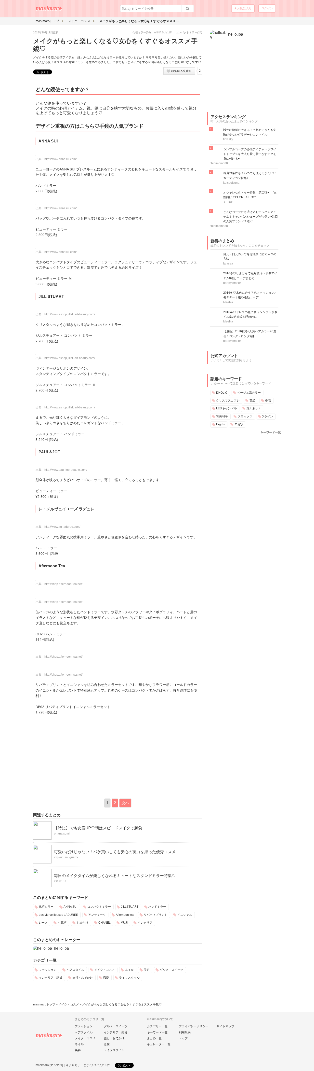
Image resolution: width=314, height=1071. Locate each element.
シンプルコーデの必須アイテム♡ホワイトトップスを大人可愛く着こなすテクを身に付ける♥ (249, 154)
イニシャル (184, 915)
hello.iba (61, 948)
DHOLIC (221, 392)
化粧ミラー (139, 32)
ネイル (129, 970)
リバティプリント (155, 915)
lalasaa (228, 263)
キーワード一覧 (270, 432)
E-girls (220, 424)
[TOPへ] (49, 10)
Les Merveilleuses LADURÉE (58, 915)
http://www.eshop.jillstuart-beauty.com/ (69, 314)
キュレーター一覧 (158, 1044)
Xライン (267, 416)
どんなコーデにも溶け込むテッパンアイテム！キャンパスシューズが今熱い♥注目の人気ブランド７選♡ (250, 216)
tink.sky (228, 139)
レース (43, 922)
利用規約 (185, 1032)
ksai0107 (60, 881)
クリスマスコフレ (228, 400)
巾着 (268, 400)
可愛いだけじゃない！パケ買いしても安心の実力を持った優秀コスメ (115, 852)
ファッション (47, 970)
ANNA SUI (160, 32)
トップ (183, 1038)
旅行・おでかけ (82, 977)
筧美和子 (222, 416)
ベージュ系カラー (249, 392)
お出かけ (82, 922)
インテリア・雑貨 (50, 977)
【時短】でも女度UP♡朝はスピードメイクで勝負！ (100, 828)
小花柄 (62, 922)
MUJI (124, 922)
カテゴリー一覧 (157, 1026)
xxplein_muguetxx (66, 857)
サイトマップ (225, 1026)
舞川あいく (254, 408)
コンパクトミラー (186, 32)
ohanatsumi (62, 833)
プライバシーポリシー (193, 1026)
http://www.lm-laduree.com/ (62, 527)
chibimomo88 (219, 163)
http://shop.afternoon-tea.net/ (63, 584)
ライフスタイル (129, 977)
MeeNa (228, 302)
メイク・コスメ (104, 970)
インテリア (145, 922)
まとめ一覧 (154, 1038)
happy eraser (232, 283)
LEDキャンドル (226, 408)
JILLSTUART (129, 906)
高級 (252, 400)
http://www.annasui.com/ (60, 159)
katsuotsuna (231, 182)
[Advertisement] (74, 755)
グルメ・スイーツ (171, 970)
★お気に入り (243, 8)
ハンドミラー (157, 906)
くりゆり (229, 202)
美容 (147, 970)
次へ (125, 803)
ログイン (267, 8)
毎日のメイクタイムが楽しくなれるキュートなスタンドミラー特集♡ (115, 876)
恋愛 (106, 977)
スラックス (245, 416)
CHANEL (104, 922)
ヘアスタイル (75, 970)
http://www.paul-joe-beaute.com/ (65, 470)
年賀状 (239, 424)
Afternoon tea (125, 915)
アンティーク (97, 915)
